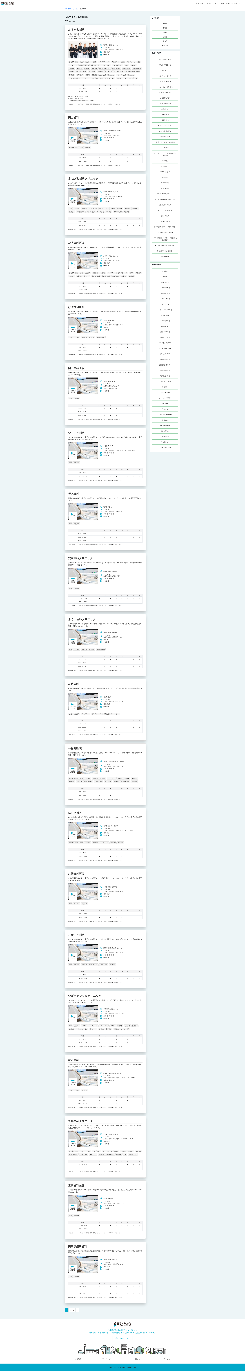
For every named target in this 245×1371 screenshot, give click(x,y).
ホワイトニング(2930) (165, 310)
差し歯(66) (165, 403)
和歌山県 (165, 45)
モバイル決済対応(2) (165, 131)
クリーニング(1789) (165, 398)
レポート (221, 3)
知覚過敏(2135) (165, 332)
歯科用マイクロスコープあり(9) (165, 142)
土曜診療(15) (165, 109)
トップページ (200, 3)
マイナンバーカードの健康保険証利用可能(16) (165, 154)
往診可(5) (165, 161)
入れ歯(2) (165, 271)
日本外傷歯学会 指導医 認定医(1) (165, 245)
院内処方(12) (165, 183)
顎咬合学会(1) (165, 256)
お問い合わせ (166, 1359)
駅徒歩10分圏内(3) (165, 65)
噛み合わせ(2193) (165, 354)
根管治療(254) (165, 431)
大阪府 (165, 23)
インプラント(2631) (165, 304)
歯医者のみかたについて (234, 3)
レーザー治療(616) (165, 448)
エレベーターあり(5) (165, 76)
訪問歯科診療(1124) (165, 365)
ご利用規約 (78, 1359)
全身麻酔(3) (165, 437)
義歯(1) (165, 277)
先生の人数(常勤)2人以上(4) (165, 194)
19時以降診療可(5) (165, 103)
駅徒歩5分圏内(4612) (165, 59)
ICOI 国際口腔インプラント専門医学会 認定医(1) (165, 239)
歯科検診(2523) (165, 359)
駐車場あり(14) (165, 172)
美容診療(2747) (165, 370)
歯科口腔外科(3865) (165, 343)
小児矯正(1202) (165, 299)
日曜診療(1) (165, 120)
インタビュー (211, 3)
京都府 (165, 28)
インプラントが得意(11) (165, 210)
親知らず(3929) (165, 337)
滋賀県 (165, 41)
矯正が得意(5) (165, 216)
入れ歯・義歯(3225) (165, 348)
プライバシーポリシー (108, 1359)
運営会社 (137, 1359)
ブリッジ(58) (165, 409)
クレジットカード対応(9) (165, 87)
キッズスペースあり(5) (165, 125)
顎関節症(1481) (165, 376)
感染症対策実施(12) (165, 92)
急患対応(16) (165, 188)
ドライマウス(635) (165, 381)
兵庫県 (165, 32)
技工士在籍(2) (165, 148)
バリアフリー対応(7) (165, 81)
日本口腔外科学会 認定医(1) (165, 251)
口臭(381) (165, 387)
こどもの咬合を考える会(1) (165, 232)
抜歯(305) (165, 420)
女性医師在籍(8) (165, 98)
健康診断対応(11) (165, 137)
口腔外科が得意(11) (165, 221)
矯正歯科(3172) (165, 293)
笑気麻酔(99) (165, 442)
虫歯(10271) (165, 282)
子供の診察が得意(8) (165, 205)
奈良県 (165, 37)
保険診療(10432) (165, 326)
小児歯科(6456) (165, 288)
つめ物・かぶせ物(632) (165, 414)
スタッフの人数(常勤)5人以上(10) (165, 199)
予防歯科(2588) (165, 321)
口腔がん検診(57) (165, 392)
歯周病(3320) (165, 315)
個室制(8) (165, 177)
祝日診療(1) (165, 114)
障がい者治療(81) (165, 425)
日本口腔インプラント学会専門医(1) (165, 227)
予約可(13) (165, 70)
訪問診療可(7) (165, 166)
